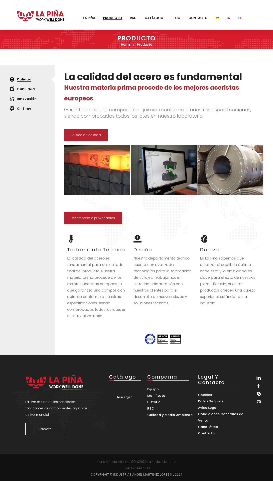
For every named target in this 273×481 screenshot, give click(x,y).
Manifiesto (156, 395)
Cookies (205, 395)
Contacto (206, 433)
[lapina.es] (41, 15)
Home (126, 44)
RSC (150, 408)
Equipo (153, 389)
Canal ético (208, 427)
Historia (154, 402)
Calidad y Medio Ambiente (170, 415)
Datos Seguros (210, 401)
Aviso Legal (207, 407)
